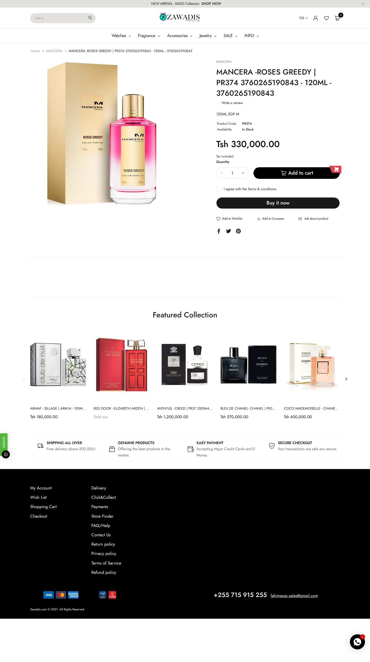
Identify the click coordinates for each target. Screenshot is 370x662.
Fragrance (147, 36)
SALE (229, 36)
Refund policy (103, 573)
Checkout (38, 516)
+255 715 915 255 (240, 595)
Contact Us (101, 535)
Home (36, 51)
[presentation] (24, 379)
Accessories (178, 36)
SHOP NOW (211, 3)
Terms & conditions (262, 189)
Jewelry (206, 36)
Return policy (103, 544)
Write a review (232, 103)
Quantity (222, 161)
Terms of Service (106, 563)
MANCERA (54, 51)
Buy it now (278, 203)
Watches (119, 36)
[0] (337, 18)
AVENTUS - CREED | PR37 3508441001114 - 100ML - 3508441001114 (210, 408)
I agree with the (250, 189)
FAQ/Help (100, 526)
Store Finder (102, 516)
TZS (301, 18)
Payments (99, 507)
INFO (250, 36)
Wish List (38, 497)
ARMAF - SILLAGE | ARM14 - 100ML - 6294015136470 (71, 408)
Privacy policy (103, 554)
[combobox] (63, 18)
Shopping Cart (43, 507)
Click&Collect (103, 497)
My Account (41, 488)
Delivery (98, 488)
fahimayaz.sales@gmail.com (294, 596)
